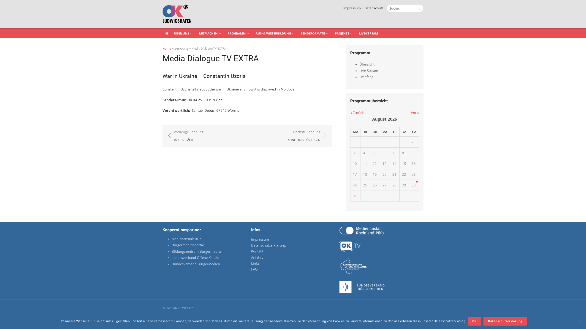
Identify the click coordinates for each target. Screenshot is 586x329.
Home (167, 48)
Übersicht (366, 64)
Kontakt (257, 251)
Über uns (181, 33)
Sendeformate (313, 33)
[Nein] (580, 321)
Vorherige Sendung (188, 136)
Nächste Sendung (304, 136)
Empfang (366, 76)
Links (255, 263)
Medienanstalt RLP (186, 238)
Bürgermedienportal (188, 245)
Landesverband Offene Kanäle (196, 257)
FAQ (254, 269)
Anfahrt (257, 257)
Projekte (342, 33)
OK (474, 321)
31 (355, 196)
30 (414, 185)
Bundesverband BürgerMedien (196, 264)
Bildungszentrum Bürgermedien (197, 251)
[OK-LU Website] (167, 33)
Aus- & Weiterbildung (273, 33)
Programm (237, 33)
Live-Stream (368, 33)
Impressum (352, 8)
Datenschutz (374, 8)
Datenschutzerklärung (268, 245)
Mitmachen (208, 33)
